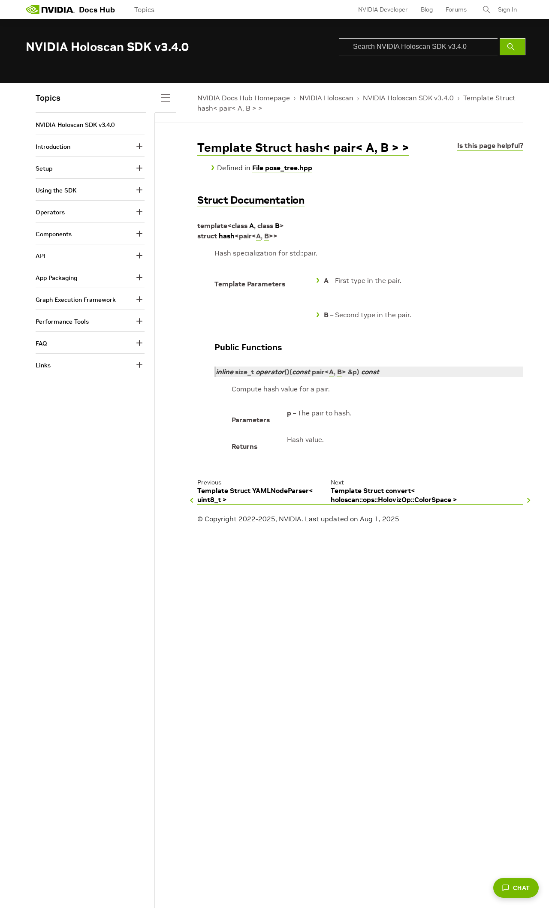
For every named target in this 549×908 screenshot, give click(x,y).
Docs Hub (97, 10)
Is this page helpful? (490, 145)
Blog (427, 9)
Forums (456, 9)
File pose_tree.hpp (282, 167)
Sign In (507, 9)
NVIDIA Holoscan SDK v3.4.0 (408, 97)
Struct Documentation (251, 200)
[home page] (50, 9)
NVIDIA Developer (383, 9)
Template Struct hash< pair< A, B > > (303, 147)
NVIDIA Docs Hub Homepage (243, 97)
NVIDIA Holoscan (326, 97)
